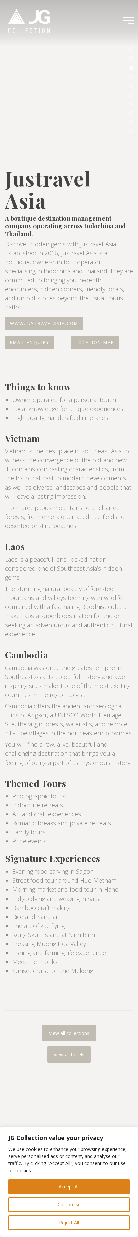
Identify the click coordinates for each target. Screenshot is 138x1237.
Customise (69, 1204)
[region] (69, 1182)
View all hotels (69, 1054)
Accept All (69, 1186)
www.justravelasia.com (44, 323)
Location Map (95, 342)
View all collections (69, 1033)
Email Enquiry (29, 342)
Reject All (69, 1222)
